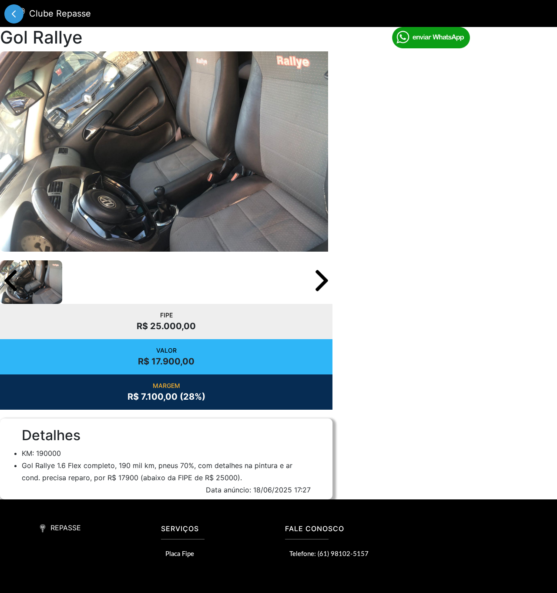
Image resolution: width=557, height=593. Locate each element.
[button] (321, 280)
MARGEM (166, 385)
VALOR (166, 350)
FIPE (166, 315)
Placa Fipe (179, 554)
